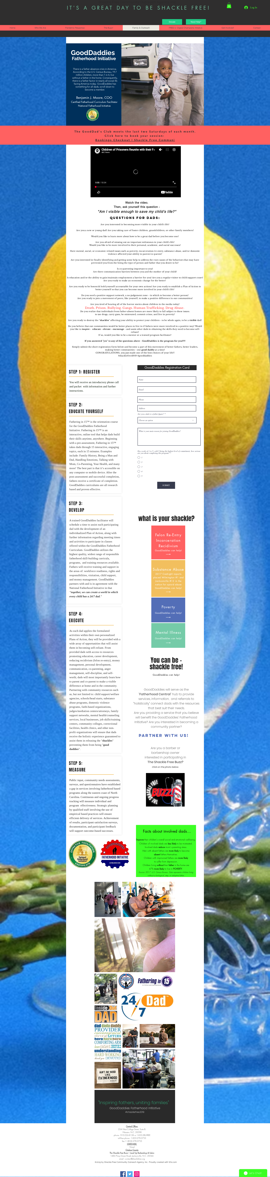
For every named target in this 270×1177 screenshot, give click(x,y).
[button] (229, 5)
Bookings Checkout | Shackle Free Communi (135, 140)
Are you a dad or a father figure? (151, 414)
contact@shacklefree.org (135, 1158)
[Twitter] (130, 1174)
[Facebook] (123, 1174)
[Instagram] (137, 1174)
